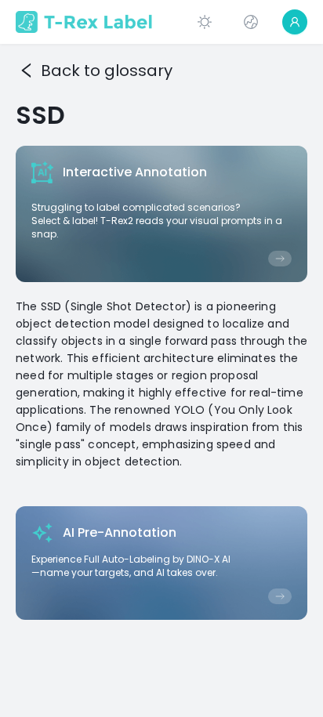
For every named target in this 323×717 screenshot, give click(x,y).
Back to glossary (106, 70)
